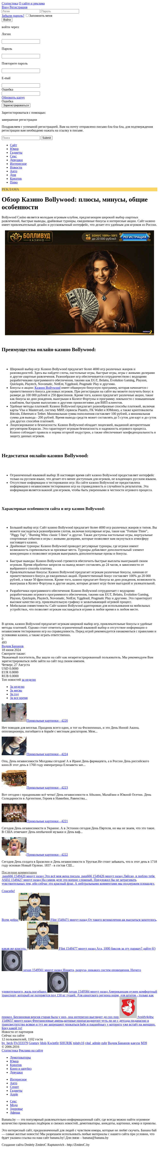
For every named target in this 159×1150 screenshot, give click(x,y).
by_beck (7, 1043)
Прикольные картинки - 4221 (47, 821)
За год (14, 694)
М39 (144, 1043)
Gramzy (34, 1043)
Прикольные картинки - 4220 (47, 720)
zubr (104, 1043)
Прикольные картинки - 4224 (47, 754)
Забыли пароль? (13, 15)
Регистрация (18, 7)
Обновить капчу (13, 97)
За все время (19, 698)
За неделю (17, 686)
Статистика (10, 3)
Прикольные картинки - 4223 (47, 787)
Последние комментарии (19, 872)
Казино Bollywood (47, 387)
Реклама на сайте (31, 1050)
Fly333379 (21, 1043)
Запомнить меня (40, 15)
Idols (43, 1043)
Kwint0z (53, 1043)
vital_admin (92, 1043)
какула (135, 1043)
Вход (5, 7)
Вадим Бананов (13, 646)
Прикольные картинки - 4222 (47, 854)
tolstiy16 (78, 1043)
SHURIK (66, 1043)
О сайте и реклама (32, 3)
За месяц (16, 690)
